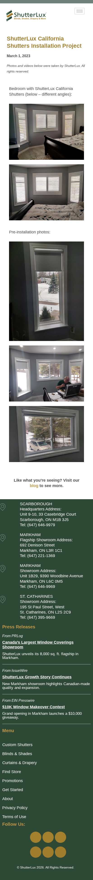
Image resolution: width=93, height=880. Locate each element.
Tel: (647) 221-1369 (37, 555)
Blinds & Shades (17, 753)
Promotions (12, 780)
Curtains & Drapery (19, 762)
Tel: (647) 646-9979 (37, 525)
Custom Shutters (17, 744)
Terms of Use (14, 817)
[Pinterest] (60, 852)
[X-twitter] (48, 852)
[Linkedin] (35, 852)
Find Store (11, 771)
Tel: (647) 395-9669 (37, 617)
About (7, 799)
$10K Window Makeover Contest (33, 707)
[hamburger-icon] (79, 11)
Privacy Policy (15, 808)
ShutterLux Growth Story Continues (37, 677)
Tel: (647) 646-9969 (37, 586)
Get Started (12, 789)
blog (34, 485)
